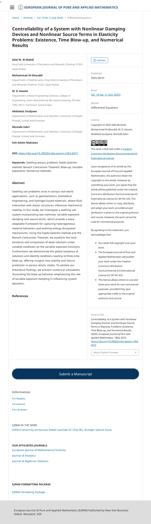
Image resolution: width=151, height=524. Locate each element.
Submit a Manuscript (75, 374)
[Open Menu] (12, 7)
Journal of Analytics (24, 455)
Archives (28, 17)
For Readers (18, 398)
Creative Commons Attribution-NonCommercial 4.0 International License (114, 153)
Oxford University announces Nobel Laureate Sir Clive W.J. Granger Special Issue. (62, 429)
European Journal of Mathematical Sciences (39, 450)
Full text (101, 60)
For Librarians (19, 409)
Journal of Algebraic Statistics (30, 461)
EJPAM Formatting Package (28, 492)
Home (15, 17)
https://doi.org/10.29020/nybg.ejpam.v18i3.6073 (48, 153)
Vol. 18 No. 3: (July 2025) (50, 17)
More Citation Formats (106, 352)
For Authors (18, 404)
